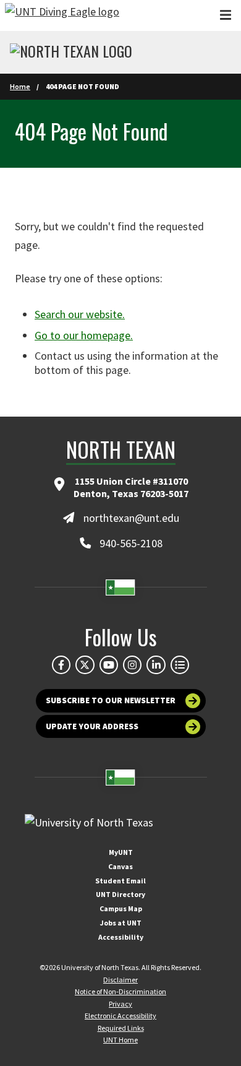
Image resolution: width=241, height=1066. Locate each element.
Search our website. (80, 314)
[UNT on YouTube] (108, 665)
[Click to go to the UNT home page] (62, 15)
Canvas (120, 866)
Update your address (92, 726)
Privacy (120, 1003)
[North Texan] (71, 52)
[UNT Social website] (180, 665)
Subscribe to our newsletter (110, 700)
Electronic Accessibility (120, 1015)
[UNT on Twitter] (84, 665)
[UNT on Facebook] (61, 665)
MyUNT (121, 852)
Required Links (121, 1028)
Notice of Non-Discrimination (120, 991)
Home (20, 86)
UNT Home (120, 1039)
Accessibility (120, 937)
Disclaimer (120, 979)
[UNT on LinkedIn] (155, 665)
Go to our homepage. (84, 335)
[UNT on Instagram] (132, 665)
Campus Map (120, 908)
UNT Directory (120, 894)
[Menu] (225, 15)
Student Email (120, 880)
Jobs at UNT (121, 922)
